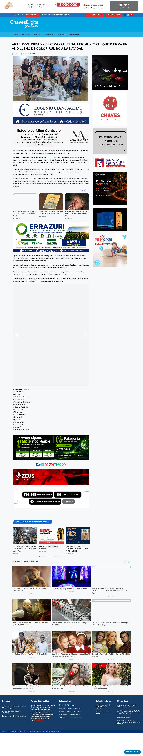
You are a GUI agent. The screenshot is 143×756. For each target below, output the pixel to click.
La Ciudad (37, 34)
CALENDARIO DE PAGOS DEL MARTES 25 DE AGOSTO (126, 706)
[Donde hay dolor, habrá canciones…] (51, 535)
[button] (40, 15)
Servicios (61, 34)
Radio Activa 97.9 (114, 15)
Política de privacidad (40, 701)
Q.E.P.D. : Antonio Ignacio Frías (109, 86)
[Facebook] (125, 15)
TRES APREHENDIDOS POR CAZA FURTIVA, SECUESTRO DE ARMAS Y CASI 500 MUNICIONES (128, 712)
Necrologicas (49, 34)
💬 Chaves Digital (132, 752)
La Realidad (25, 34)
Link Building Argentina (74, 717)
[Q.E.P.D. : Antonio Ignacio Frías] (110, 72)
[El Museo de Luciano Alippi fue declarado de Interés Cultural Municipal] (25, 535)
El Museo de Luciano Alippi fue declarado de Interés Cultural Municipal (25, 549)
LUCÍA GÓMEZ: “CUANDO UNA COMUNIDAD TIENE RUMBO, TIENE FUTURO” (129, 722)
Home (16, 34)
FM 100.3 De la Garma (95, 15)
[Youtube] (131, 15)
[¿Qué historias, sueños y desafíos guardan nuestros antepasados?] (78, 535)
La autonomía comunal (123, 717)
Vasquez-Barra (74, 34)
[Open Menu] (11, 34)
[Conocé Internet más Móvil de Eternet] (110, 188)
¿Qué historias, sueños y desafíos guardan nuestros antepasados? (77, 549)
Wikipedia (39, 720)
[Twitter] (128, 15)
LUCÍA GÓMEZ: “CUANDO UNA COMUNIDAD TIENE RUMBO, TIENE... (63, 15)
